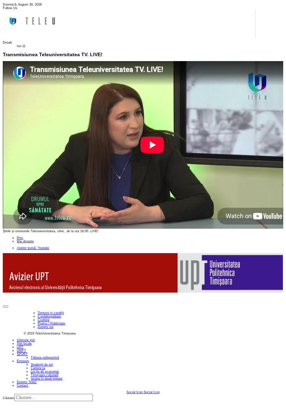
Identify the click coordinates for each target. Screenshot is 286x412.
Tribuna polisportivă (45, 357)
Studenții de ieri (42, 364)
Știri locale (24, 343)
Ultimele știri (26, 340)
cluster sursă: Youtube (33, 248)
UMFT (21, 350)
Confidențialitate (49, 316)
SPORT (22, 354)
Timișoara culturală (44, 375)
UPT (20, 347)
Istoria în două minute (46, 378)
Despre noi (45, 327)
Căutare (8, 398)
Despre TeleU (27, 382)
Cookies (44, 320)
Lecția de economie (45, 371)
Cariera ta (38, 368)
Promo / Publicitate (51, 323)
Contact (22, 385)
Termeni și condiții (51, 313)
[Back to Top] (5, 307)
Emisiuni (23, 361)
